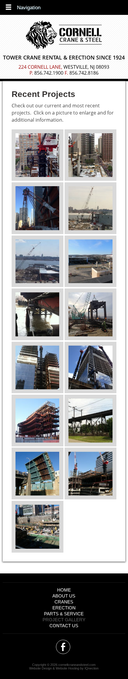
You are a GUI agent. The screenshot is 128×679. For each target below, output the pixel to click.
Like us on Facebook (63, 647)
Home (64, 589)
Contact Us (63, 625)
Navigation (28, 7)
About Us (63, 595)
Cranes (63, 601)
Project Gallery (64, 619)
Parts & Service (64, 613)
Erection (64, 607)
